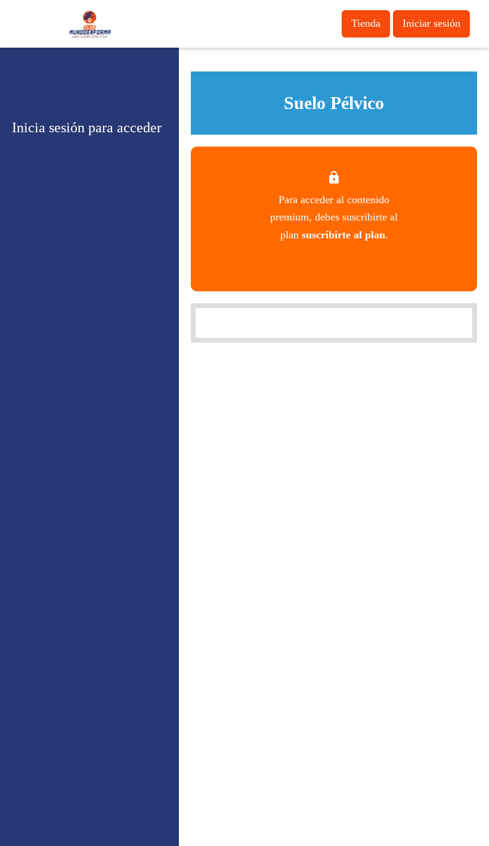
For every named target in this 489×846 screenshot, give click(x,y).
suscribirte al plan (343, 235)
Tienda (365, 23)
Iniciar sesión (431, 23)
